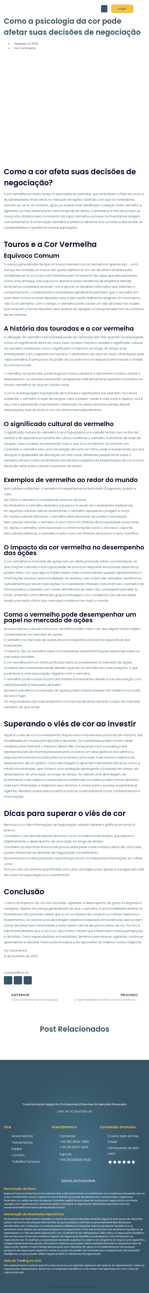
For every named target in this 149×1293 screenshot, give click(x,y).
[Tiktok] (133, 1162)
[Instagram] (114, 1162)
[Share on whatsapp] (18, 980)
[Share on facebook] (8, 980)
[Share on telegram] (28, 980)
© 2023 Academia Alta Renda (74, 1287)
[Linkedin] (128, 1162)
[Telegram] (124, 1162)
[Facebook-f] (110, 1162)
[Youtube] (119, 1162)
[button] (104, 8)
